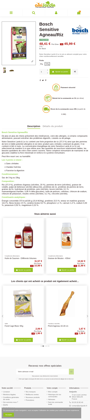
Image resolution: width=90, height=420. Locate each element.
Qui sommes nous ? (10, 402)
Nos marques (31, 392)
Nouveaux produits (33, 397)
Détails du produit (53, 126)
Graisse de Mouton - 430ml (59, 258)
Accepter (8, 415)
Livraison (6, 392)
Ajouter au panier (61, 72)
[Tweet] (43, 80)
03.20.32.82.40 (77, 402)
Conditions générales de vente (11, 398)
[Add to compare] (75, 72)
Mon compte (52, 392)
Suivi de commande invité (55, 403)
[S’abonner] (71, 371)
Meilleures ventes (32, 394)
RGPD (5, 405)
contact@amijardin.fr (79, 406)
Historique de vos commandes (54, 396)
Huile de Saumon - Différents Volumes (20, 258)
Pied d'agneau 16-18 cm (58, 326)
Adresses (51, 399)
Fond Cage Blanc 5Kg (14, 326)
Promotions (30, 400)
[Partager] (40, 80)
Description (33, 126)
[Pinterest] (45, 80)
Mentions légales (9, 394)
